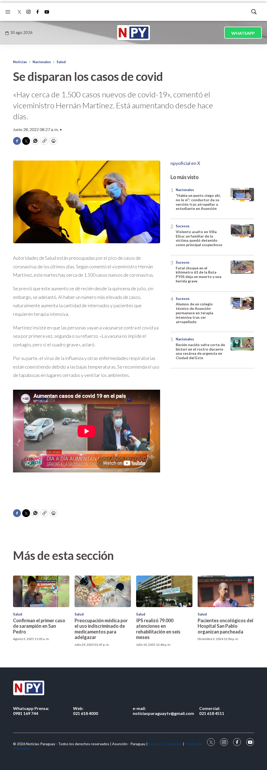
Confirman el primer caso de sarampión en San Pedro (39, 626)
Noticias (20, 62)
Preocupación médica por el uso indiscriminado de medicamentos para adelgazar (101, 629)
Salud (61, 62)
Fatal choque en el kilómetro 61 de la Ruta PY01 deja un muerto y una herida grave (198, 274)
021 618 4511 (211, 711)
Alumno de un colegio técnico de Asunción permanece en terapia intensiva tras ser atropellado (194, 313)
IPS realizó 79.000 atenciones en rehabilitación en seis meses (158, 629)
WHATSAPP (243, 33)
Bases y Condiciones (165, 744)
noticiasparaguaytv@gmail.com (163, 711)
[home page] (133, 32)
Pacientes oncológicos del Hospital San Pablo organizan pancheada (225, 626)
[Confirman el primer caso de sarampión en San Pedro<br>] (41, 591)
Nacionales (42, 62)
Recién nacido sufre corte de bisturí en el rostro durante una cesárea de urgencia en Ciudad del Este (200, 351)
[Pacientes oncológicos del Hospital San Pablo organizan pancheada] (226, 591)
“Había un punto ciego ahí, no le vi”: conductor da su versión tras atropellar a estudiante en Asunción (198, 202)
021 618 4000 (85, 711)
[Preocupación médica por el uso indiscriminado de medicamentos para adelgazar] (103, 591)
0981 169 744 (31, 711)
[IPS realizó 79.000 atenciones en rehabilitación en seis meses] (164, 591)
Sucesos (183, 226)
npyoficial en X (185, 163)
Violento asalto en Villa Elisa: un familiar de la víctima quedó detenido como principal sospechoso (199, 238)
